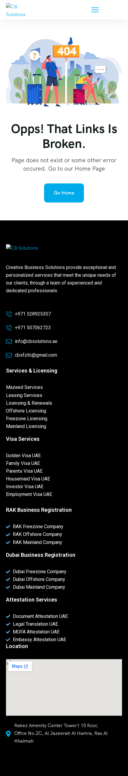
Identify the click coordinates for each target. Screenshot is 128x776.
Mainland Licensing (26, 426)
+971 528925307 (33, 314)
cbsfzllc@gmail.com (36, 355)
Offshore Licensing (26, 411)
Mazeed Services (24, 387)
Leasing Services (24, 395)
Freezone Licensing (26, 418)
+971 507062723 (33, 327)
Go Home (64, 193)
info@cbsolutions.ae (36, 341)
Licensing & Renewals (29, 403)
